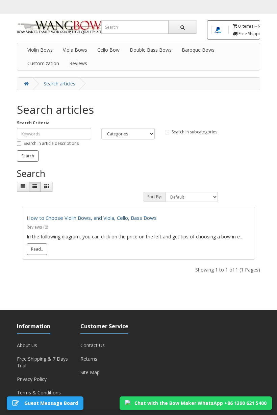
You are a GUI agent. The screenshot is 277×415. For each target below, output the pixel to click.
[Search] (182, 27)
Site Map (90, 372)
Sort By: (154, 197)
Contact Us (92, 345)
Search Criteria (33, 123)
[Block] (23, 187)
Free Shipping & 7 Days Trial (42, 362)
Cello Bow (108, 50)
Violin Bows (40, 50)
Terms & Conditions (39, 392)
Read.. (37, 249)
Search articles (59, 83)
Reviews (78, 63)
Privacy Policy (32, 379)
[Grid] (47, 187)
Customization (43, 63)
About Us (27, 345)
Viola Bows (75, 50)
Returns (88, 359)
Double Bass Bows (151, 50)
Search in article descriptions (51, 143)
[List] (35, 187)
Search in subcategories (194, 132)
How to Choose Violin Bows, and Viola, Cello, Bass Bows (92, 217)
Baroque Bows (198, 50)
